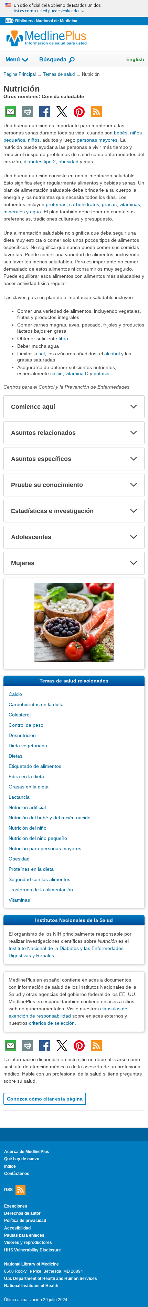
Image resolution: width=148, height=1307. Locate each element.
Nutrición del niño (27, 828)
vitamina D (76, 373)
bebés (120, 132)
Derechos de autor (22, 1213)
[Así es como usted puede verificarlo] (74, 8)
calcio (56, 373)
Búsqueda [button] (52, 61)
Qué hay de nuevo (21, 1158)
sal (42, 353)
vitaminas (129, 204)
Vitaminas (19, 900)
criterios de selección (52, 1023)
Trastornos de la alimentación (41, 889)
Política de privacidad (25, 1220)
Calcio (15, 694)
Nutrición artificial (27, 807)
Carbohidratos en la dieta (36, 704)
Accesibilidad (17, 1228)
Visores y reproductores (28, 1242)
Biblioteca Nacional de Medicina (46, 21)
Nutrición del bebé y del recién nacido (50, 817)
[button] (133, 407)
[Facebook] (45, 112)
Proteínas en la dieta (31, 869)
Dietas (15, 756)
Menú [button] (13, 59)
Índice (10, 1166)
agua (35, 211)
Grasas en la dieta (29, 786)
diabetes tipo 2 (40, 161)
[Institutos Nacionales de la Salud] (10, 21)
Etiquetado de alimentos (35, 766)
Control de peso (26, 725)
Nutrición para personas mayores (45, 848)
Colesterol (20, 714)
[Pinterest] (79, 112)
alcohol (112, 353)
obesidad (68, 161)
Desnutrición (22, 735)
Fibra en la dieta (26, 776)
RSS (8, 1189)
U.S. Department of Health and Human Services (50, 1278)
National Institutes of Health (31, 1285)
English (135, 59)
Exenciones (15, 1206)
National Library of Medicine (31, 1264)
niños (34, 140)
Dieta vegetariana (28, 745)
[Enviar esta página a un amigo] (10, 112)
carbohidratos (84, 204)
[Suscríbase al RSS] (96, 112)
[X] (62, 112)
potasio (101, 373)
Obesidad (19, 859)
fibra (63, 338)
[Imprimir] (27, 112)
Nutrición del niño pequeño (38, 838)
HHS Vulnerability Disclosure (32, 1250)
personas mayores (97, 140)
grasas (109, 204)
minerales (14, 211)
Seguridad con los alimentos (39, 879)
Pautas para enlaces (24, 1235)
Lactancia (19, 797)
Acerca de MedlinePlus (26, 1151)
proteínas (56, 204)
